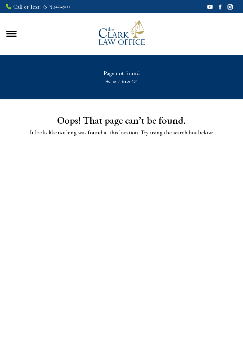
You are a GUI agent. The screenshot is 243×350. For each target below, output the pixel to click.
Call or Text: (41, 6)
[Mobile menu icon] (19, 34)
